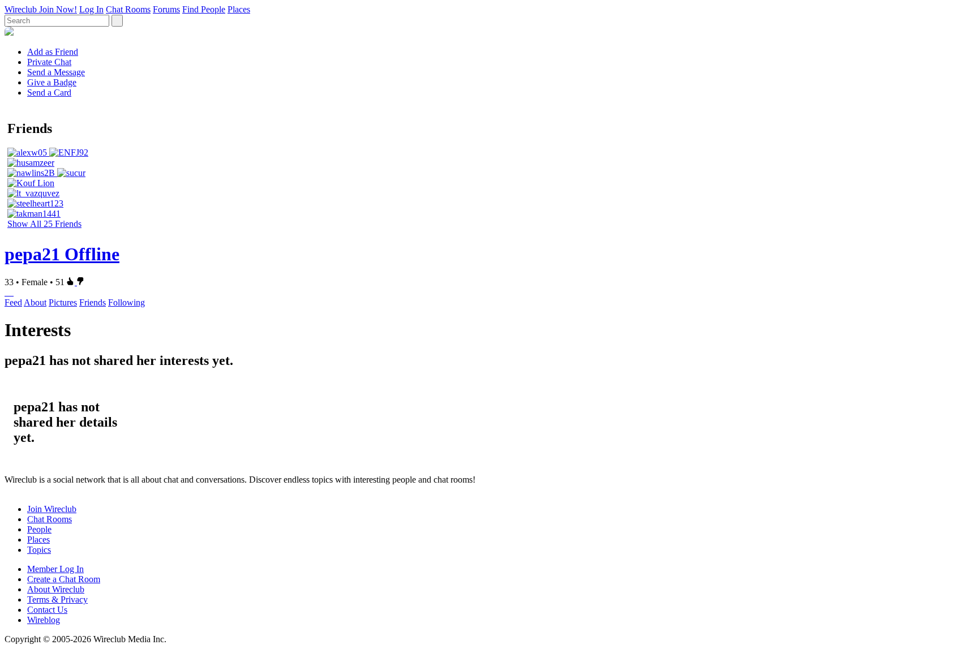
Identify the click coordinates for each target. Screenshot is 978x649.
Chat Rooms (128, 9)
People (39, 529)
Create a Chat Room (63, 579)
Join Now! (58, 9)
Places (239, 9)
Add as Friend (52, 52)
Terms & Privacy (57, 599)
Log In (91, 9)
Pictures (63, 302)
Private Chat (49, 62)
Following (126, 302)
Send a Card (49, 92)
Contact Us (47, 609)
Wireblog (43, 620)
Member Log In (55, 569)
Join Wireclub (51, 509)
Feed (13, 302)
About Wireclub (55, 589)
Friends (92, 302)
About (35, 302)
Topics (39, 550)
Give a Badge (51, 82)
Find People (203, 9)
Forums (166, 9)
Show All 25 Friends (44, 224)
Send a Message (56, 72)
